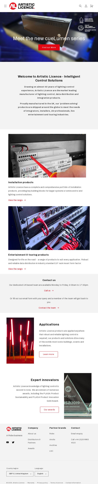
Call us (47, 291)
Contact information (73, 482)
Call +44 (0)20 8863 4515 (80, 441)
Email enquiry (77, 434)
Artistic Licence (18, 482)
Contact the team (47, 308)
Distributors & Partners (34, 441)
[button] (5, 6)
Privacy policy (42, 482)
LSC (51, 451)
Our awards (49, 410)
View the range (15, 200)
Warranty (31, 482)
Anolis (52, 440)
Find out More (49, 47)
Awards (31, 448)
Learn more (48, 354)
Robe (52, 434)
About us (32, 434)
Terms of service (56, 482)
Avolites (53, 445)
